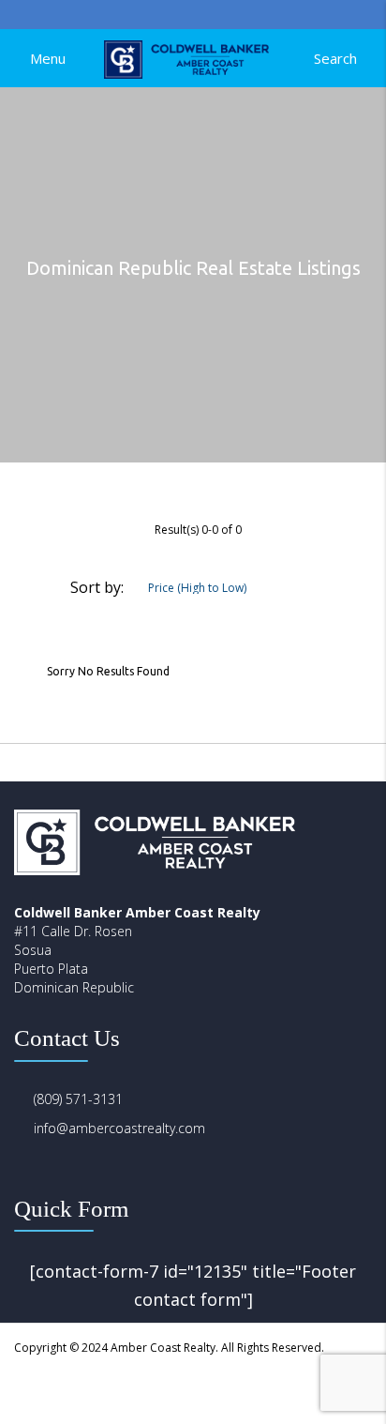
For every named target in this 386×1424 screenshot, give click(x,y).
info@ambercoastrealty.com (119, 1128)
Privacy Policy (199, 1386)
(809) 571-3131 (78, 1099)
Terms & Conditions (311, 1386)
